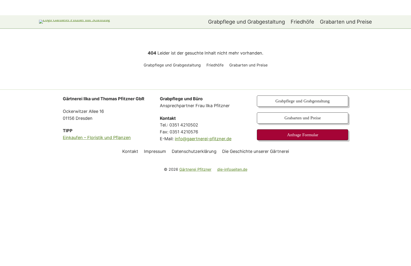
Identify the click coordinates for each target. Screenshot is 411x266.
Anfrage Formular (302, 134)
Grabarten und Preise (302, 117)
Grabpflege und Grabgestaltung (302, 101)
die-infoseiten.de (232, 169)
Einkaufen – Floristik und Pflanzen (97, 137)
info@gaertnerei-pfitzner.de (203, 138)
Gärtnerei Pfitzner (195, 169)
